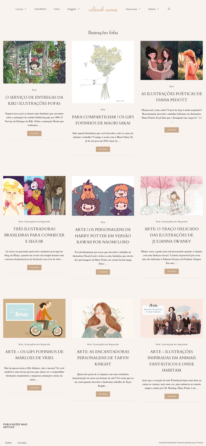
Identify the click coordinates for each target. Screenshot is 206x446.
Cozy (57, 9)
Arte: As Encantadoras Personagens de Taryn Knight (103, 358)
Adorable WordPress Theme (170, 443)
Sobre (152, 9)
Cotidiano (40, 9)
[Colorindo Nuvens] (103, 9)
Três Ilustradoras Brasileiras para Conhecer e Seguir (34, 235)
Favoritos (131, 9)
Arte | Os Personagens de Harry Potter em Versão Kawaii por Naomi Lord (103, 236)
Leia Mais (34, 133)
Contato (22, 442)
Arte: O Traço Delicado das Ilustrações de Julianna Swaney (172, 235)
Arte (34, 90)
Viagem (72, 9)
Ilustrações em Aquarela (37, 221)
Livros (19, 9)
